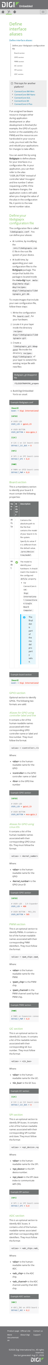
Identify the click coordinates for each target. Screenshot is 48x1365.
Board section (19, 53)
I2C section (18, 66)
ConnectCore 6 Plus (23, 104)
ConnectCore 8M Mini (24, 91)
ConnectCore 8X (21, 101)
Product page (13, 1331)
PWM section (19, 61)
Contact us (38, 1331)
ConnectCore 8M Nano (24, 94)
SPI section (18, 70)
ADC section (18, 74)
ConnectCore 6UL (22, 97)
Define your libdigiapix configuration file (28, 47)
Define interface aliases (20, 40)
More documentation (13, 1337)
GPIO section (19, 57)
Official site (25, 1331)
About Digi (25, 1334)
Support (37, 1334)
